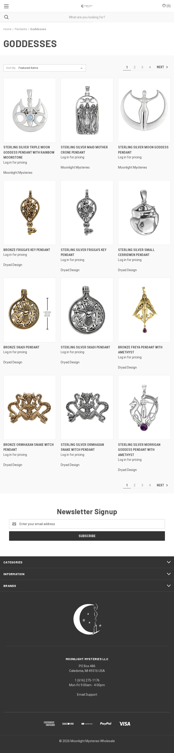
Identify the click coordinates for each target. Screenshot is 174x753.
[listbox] (51, 68)
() (168, 6)
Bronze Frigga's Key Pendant (26, 250)
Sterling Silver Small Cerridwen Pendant (136, 252)
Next (161, 67)
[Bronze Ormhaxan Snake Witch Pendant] (29, 407)
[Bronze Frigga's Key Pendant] (29, 212)
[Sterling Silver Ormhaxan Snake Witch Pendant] (87, 407)
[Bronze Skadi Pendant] (29, 310)
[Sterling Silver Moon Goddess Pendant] (144, 110)
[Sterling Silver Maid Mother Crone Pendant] (87, 110)
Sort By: (11, 68)
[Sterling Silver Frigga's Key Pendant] (87, 212)
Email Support (87, 694)
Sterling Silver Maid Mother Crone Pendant (84, 149)
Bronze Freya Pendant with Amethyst (140, 350)
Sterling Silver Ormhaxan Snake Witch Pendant (82, 447)
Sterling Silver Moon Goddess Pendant (143, 149)
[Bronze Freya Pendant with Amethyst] (144, 310)
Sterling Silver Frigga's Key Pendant (83, 252)
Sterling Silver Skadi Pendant (85, 347)
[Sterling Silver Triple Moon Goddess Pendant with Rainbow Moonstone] (29, 110)
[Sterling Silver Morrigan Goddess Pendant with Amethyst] (144, 407)
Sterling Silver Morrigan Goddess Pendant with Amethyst (139, 450)
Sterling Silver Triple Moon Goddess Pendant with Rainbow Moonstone (28, 152)
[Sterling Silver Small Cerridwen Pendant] (144, 212)
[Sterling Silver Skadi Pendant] (87, 310)
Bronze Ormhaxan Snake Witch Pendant (28, 447)
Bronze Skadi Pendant (21, 347)
